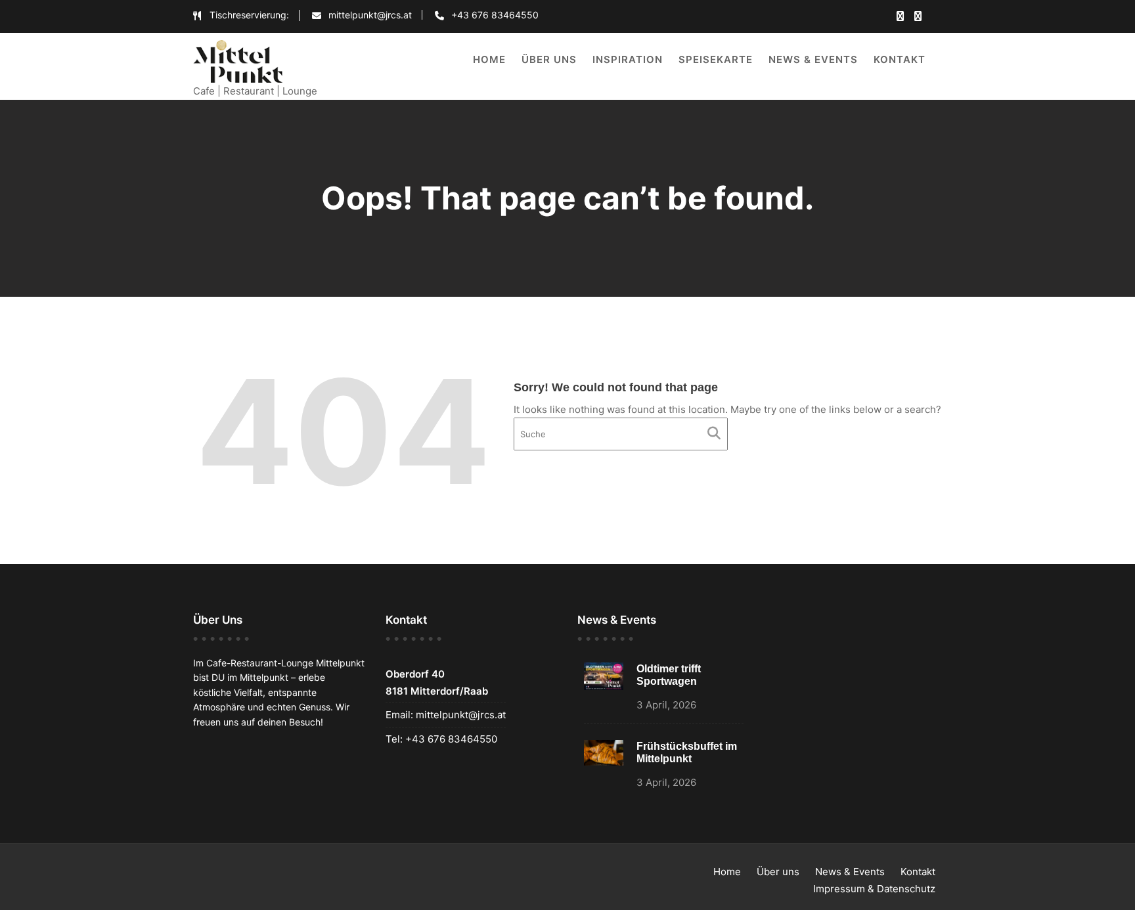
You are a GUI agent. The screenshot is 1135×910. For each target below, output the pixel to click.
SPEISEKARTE (716, 59)
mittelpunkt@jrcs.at (459, 714)
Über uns (549, 59)
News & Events (813, 59)
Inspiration (627, 59)
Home (489, 59)
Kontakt (899, 59)
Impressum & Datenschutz (874, 888)
